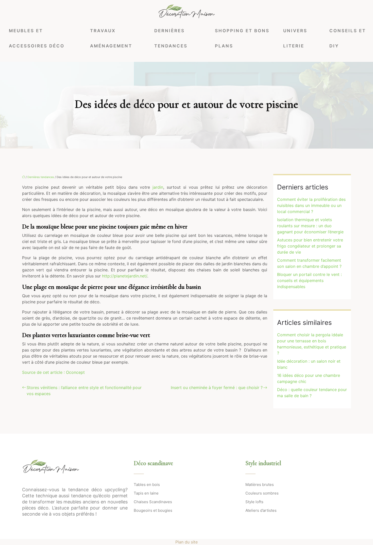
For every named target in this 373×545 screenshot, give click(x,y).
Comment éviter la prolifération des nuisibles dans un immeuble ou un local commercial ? (311, 205)
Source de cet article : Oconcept (53, 372)
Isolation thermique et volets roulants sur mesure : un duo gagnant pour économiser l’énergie (310, 225)
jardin (157, 187)
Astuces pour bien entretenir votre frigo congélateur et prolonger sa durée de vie (310, 246)
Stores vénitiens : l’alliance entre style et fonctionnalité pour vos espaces (84, 390)
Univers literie (295, 38)
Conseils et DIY (347, 38)
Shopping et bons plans (242, 38)
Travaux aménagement (111, 38)
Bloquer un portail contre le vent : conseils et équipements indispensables (309, 280)
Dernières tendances (171, 38)
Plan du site (186, 541)
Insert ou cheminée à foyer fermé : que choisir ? (217, 387)
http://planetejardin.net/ (124, 275)
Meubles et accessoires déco (36, 38)
